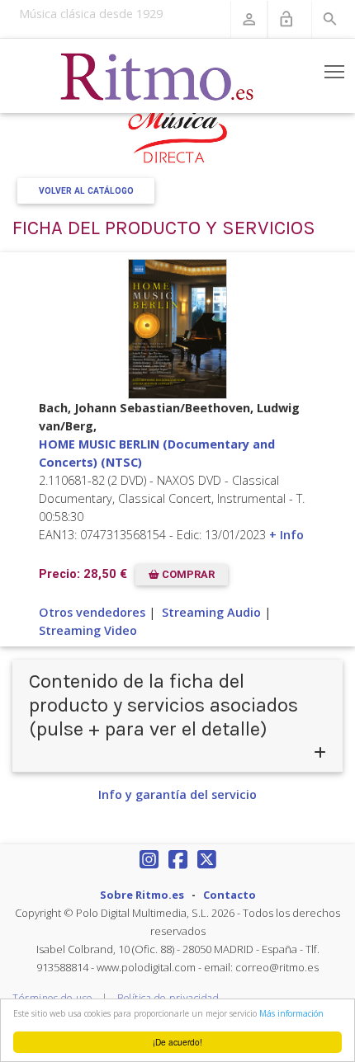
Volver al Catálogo (86, 191)
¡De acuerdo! (177, 1042)
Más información (291, 1013)
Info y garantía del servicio (177, 794)
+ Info (286, 535)
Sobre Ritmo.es (142, 894)
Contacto (229, 894)
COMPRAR (187, 575)
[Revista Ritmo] (157, 76)
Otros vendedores (92, 612)
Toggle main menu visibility (335, 71)
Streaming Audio (211, 612)
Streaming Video (88, 630)
